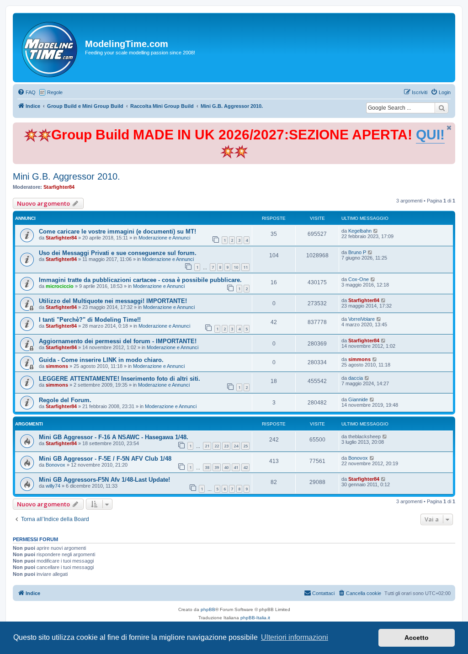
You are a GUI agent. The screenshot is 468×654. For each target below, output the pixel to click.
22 (216, 446)
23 (226, 446)
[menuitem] (26, 92)
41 (236, 467)
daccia (355, 378)
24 (236, 446)
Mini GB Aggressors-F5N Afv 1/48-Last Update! (104, 479)
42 (245, 467)
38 (207, 467)
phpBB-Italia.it (255, 617)
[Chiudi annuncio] (449, 127)
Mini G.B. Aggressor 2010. (66, 176)
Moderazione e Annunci (164, 237)
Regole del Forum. (65, 400)
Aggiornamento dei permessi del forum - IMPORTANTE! (118, 341)
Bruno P (357, 252)
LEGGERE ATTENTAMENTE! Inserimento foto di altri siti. (119, 378)
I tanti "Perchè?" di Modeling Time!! (90, 319)
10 (236, 267)
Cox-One (358, 279)
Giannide (358, 399)
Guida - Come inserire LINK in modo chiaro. (101, 359)
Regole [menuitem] (55, 92)
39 (216, 467)
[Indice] (50, 47)
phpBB (208, 609)
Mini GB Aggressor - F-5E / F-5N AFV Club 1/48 (105, 458)
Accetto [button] (416, 637)
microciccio (60, 286)
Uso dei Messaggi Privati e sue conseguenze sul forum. (118, 253)
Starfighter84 (58, 187)
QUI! (430, 134)
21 (207, 446)
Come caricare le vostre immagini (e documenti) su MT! (117, 231)
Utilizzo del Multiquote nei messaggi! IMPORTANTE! (113, 301)
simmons (57, 366)
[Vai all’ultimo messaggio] (376, 231)
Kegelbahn (360, 231)
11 (245, 267)
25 (245, 446)
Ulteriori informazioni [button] (294, 637)
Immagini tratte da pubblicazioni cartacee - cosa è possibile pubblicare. (140, 279)
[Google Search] (441, 107)
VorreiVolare (361, 319)
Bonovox (55, 465)
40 (226, 467)
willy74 (53, 486)
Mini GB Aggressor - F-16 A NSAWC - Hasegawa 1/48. (113, 437)
